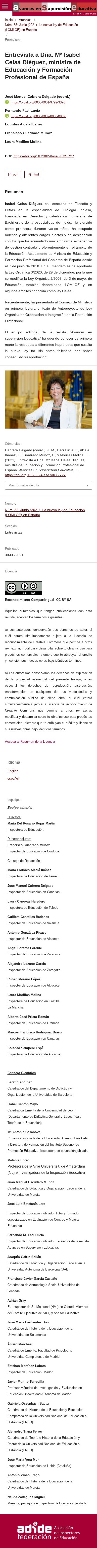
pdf (14, 174)
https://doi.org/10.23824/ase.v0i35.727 (43, 156)
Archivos (25, 20)
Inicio (9, 20)
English (12, 771)
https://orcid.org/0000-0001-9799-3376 (38, 102)
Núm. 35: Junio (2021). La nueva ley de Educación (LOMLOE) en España (41, 27)
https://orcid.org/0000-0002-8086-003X (38, 116)
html (35, 174)
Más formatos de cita (23, 485)
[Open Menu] (5, 6)
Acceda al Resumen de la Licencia (30, 741)
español (13, 778)
